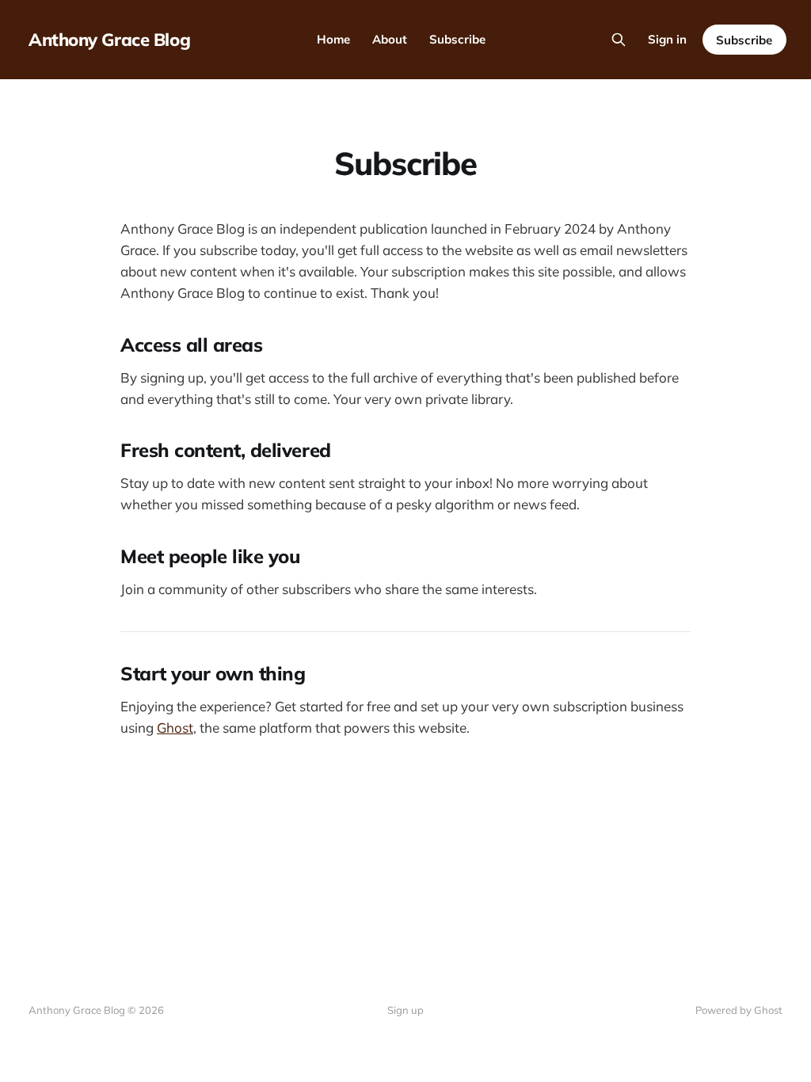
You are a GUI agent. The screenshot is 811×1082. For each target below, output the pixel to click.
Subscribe (457, 39)
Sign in (667, 39)
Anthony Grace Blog (109, 39)
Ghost (175, 727)
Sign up (405, 1010)
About (389, 39)
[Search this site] (618, 39)
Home (333, 39)
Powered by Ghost (738, 1010)
